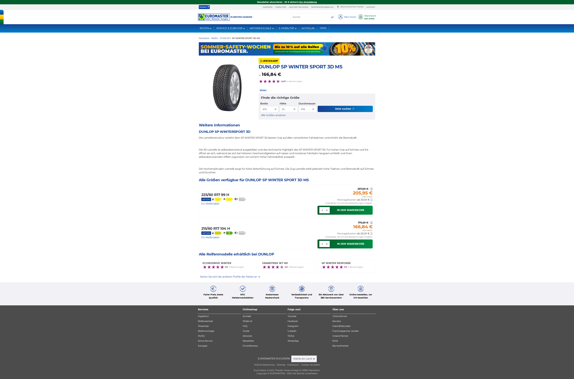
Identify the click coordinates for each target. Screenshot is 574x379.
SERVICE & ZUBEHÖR (229, 28)
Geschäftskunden (298, 7)
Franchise (280, 7)
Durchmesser (307, 103)
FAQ (245, 326)
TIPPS (323, 28)
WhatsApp (293, 341)
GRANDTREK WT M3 (275, 263)
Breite (264, 103)
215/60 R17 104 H (215, 228)
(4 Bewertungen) (294, 81)
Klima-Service (205, 341)
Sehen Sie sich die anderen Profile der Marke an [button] (229, 276)
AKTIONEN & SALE (260, 28)
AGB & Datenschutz (264, 364)
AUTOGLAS (308, 28)
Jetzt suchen (343, 108)
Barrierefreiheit (340, 345)
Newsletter (248, 341)
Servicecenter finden (352, 7)
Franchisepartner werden (345, 331)
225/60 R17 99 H (215, 195)
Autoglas (202, 345)
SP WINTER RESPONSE (336, 263)
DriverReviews (250, 345)
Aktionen (247, 336)
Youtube (292, 316)
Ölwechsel (203, 326)
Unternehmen (339, 316)
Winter (263, 90)
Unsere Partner (340, 336)
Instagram (293, 326)
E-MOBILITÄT (286, 28)
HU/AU (201, 336)
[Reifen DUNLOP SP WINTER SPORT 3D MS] (227, 88)
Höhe (283, 103)
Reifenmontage (206, 331)
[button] (371, 199)
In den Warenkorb (350, 210)
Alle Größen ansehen (273, 115)
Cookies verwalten (310, 364)
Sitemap (281, 364)
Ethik (335, 341)
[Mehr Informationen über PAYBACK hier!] (204, 7)
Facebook (293, 321)
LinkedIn (292, 331)
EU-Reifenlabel (210, 203)
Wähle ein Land (302, 358)
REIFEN (204, 28)
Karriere (268, 7)
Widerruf (247, 321)
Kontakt (370, 7)
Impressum (293, 364)
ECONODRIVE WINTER (217, 263)
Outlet (246, 331)
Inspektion (203, 316)
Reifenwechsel (205, 321)
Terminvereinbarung (322, 7)
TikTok (291, 336)
